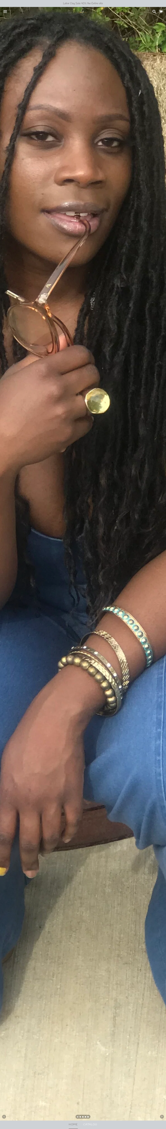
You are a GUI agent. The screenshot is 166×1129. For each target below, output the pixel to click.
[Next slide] (162, 1116)
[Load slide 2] (80, 1117)
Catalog (90, 1124)
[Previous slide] (4, 1116)
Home (73, 1124)
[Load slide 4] (85, 1117)
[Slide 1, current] (78, 1117)
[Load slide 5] (88, 1117)
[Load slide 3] (83, 1117)
